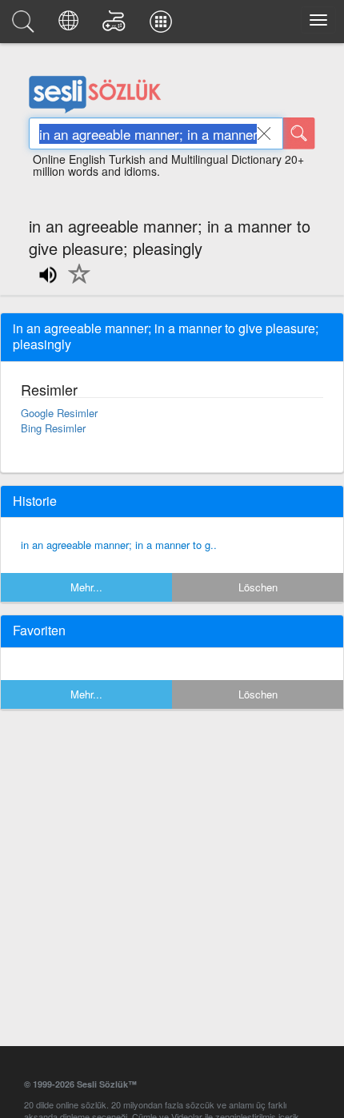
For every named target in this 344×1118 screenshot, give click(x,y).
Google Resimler (59, 412)
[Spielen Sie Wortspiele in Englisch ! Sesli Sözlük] (116, 26)
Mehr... (86, 587)
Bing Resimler (53, 428)
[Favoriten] (75, 283)
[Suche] (299, 133)
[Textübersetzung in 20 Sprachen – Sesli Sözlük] (71, 26)
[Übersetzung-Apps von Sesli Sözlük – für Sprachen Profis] (163, 26)
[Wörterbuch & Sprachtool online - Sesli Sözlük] (25, 26)
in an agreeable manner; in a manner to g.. (119, 544)
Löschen (258, 587)
